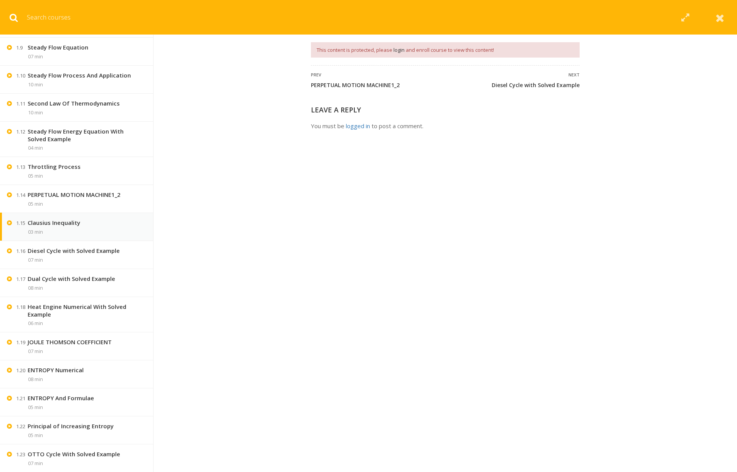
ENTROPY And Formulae (61, 398)
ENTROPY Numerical (56, 370)
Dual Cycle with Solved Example (71, 278)
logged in (358, 126)
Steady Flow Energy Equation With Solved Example (76, 135)
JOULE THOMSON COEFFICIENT (70, 342)
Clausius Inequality (54, 222)
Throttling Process (54, 166)
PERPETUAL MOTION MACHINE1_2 (355, 85)
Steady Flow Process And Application (79, 75)
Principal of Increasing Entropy (71, 426)
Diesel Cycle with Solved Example (536, 85)
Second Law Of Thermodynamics (74, 103)
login (399, 49)
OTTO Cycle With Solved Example (74, 454)
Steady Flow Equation (58, 47)
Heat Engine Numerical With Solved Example (77, 310)
